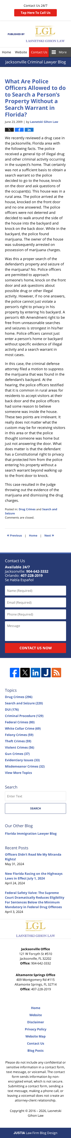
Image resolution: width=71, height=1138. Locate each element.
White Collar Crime (23, 728)
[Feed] (56, 672)
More (63, 52)
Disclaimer (35, 1022)
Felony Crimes (19, 735)
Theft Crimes (18, 741)
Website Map (35, 1036)
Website (21, 52)
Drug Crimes (27, 509)
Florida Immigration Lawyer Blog (31, 833)
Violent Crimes (19, 747)
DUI (12, 709)
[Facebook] (14, 672)
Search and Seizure (24, 703)
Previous (14, 535)
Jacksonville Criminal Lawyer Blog (35, 34)
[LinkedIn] (35, 672)
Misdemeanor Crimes (25, 766)
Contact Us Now (36, 648)
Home (6, 52)
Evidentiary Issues (22, 760)
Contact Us (39, 52)
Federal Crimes (20, 722)
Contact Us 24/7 (35, 9)
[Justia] (46, 672)
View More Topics (18, 773)
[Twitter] (25, 672)
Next (49, 535)
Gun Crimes (17, 754)
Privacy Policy (35, 1029)
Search (35, 808)
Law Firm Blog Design (35, 1133)
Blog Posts (35, 1050)
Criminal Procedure (24, 716)
